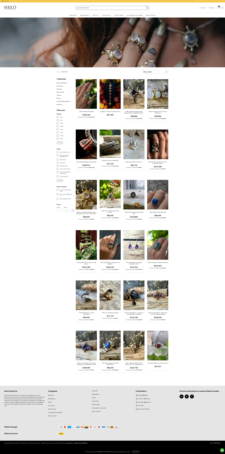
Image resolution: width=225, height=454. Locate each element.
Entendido (136, 451)
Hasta (65, 207)
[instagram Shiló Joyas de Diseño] (2, 1)
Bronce (95, 15)
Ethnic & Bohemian (62, 83)
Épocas (59, 98)
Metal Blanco (84, 15)
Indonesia (59, 104)
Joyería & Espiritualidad (63, 101)
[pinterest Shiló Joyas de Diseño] (8, 1)
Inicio (58, 72)
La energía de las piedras (134, 15)
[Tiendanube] (215, 443)
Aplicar (73, 210)
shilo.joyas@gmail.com (144, 402)
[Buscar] (147, 8)
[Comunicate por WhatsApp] (222, 450)
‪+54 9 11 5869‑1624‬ (144, 399)
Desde (58, 207)
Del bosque (60, 86)
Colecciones (106, 15)
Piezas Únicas (60, 92)
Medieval (59, 89)
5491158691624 (142, 395)
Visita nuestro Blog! (143, 409)
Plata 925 (73, 15)
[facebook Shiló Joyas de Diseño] (5, 1)
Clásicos (59, 95)
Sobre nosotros (151, 15)
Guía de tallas (118, 15)
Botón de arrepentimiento (80, 443)
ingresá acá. (70, 443)
